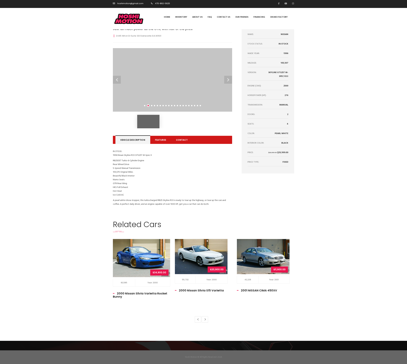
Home (167, 17)
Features (160, 140)
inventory (181, 17)
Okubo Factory (279, 17)
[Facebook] (278, 3)
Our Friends (241, 17)
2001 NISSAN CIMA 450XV (197, 290)
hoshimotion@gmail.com (130, 3)
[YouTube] (285, 3)
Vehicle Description (132, 140)
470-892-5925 (162, 3)
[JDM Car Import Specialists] (127, 18)
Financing (259, 17)
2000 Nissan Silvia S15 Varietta (139, 290)
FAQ (210, 17)
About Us (197, 17)
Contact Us (223, 17)
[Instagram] (292, 3)
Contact (182, 140)
